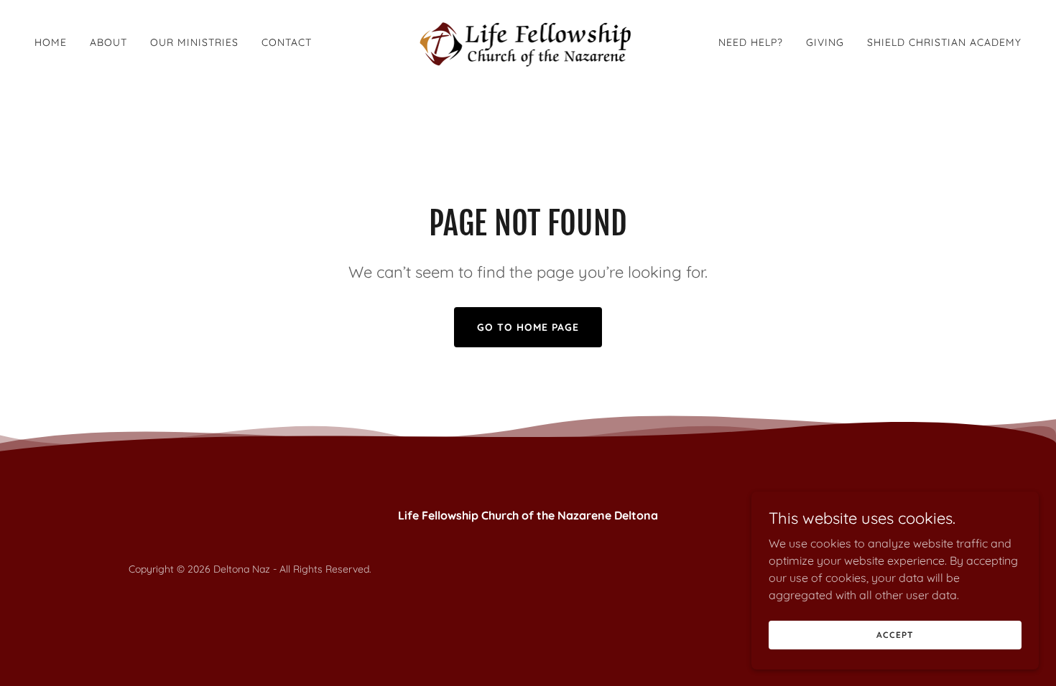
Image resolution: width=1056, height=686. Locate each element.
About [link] (108, 42)
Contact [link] (286, 42)
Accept (894, 634)
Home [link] (50, 42)
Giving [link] (825, 42)
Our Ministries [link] (194, 42)
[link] (528, 41)
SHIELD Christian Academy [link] (944, 42)
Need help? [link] (750, 42)
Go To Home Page (528, 327)
